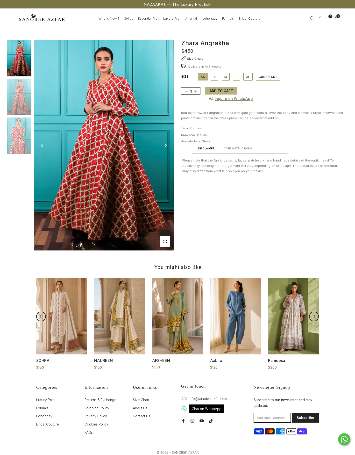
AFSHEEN (161, 360)
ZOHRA (43, 360)
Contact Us (141, 416)
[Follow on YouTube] (201, 421)
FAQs (89, 432)
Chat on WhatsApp (206, 409)
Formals (228, 18)
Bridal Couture (250, 18)
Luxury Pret (171, 18)
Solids (128, 18)
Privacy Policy (96, 416)
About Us (140, 408)
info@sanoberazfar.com (208, 398)
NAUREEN (103, 360)
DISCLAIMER (206, 148)
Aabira (216, 360)
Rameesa (276, 360)
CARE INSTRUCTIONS (238, 148)
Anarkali (191, 18)
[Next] (165, 145)
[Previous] (42, 145)
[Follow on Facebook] (183, 421)
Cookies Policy (96, 424)
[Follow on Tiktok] (211, 421)
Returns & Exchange (100, 400)
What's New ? (109, 18)
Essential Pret (148, 18)
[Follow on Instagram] (192, 421)
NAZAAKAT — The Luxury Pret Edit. (177, 4)
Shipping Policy (97, 408)
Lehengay (209, 18)
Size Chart (141, 400)
